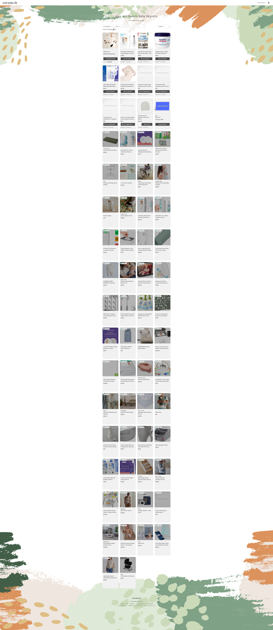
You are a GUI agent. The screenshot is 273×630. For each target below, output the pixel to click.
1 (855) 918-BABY (150, 603)
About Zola (122, 603)
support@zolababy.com (140, 603)
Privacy (151, 605)
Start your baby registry (122, 605)
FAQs (127, 603)
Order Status (132, 603)
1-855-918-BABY (261, 2)
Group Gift (110, 61)
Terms (154, 605)
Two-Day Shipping (107, 29)
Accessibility (146, 605)
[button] (110, 41)
